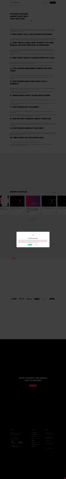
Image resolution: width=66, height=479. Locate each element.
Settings (36, 244)
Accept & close (30, 244)
